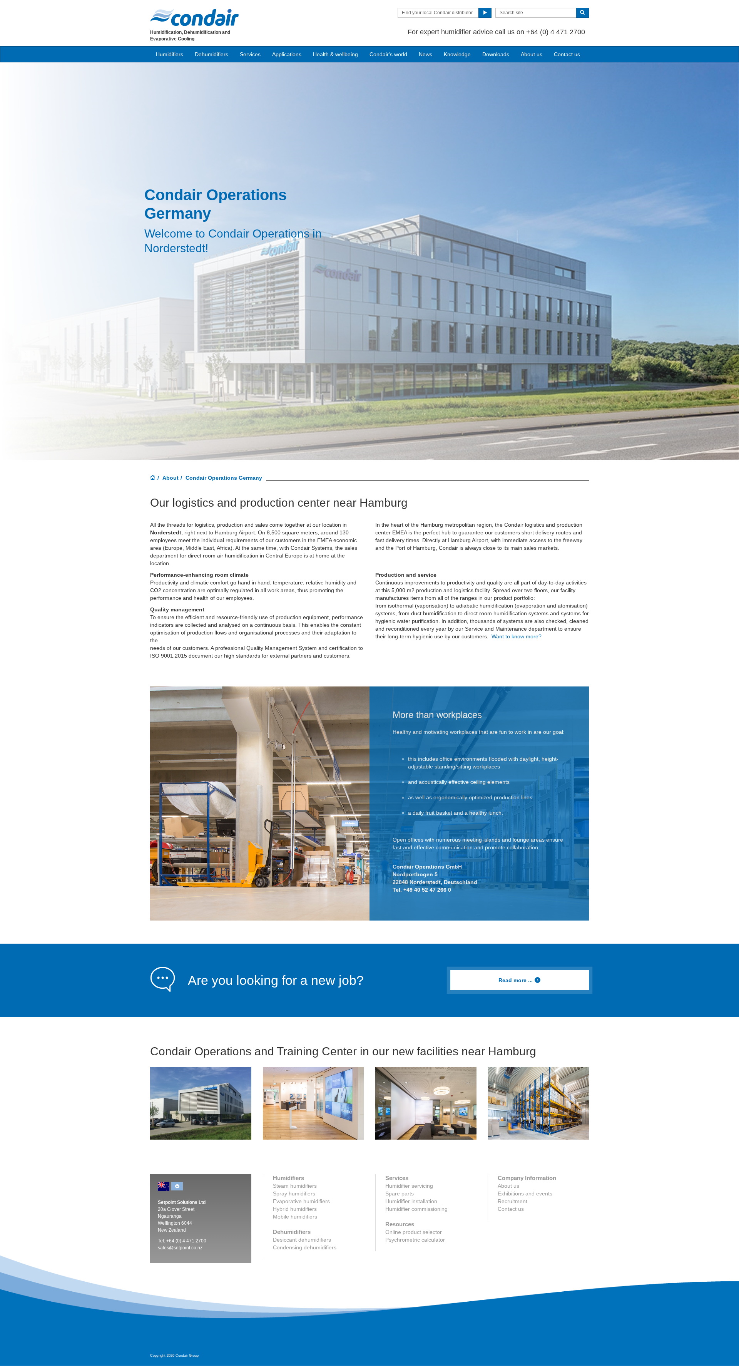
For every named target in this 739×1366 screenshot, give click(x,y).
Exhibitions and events (525, 1193)
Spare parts (399, 1193)
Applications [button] (286, 54)
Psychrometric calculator (415, 1240)
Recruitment (512, 1201)
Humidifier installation (411, 1201)
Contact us (567, 54)
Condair (194, 17)
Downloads (495, 54)
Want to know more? (517, 636)
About (170, 478)
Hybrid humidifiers (295, 1209)
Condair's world (388, 54)
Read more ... (515, 980)
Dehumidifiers (211, 54)
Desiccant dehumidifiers (302, 1240)
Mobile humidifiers (295, 1217)
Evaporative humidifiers (301, 1201)
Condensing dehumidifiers (304, 1247)
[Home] (152, 478)
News (425, 54)
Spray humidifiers (294, 1193)
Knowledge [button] (457, 54)
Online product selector (413, 1232)
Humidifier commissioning (416, 1209)
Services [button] (250, 54)
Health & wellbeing (335, 54)
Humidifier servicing (409, 1186)
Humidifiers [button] (169, 54)
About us (531, 54)
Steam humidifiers (295, 1186)
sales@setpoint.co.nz (180, 1247)
